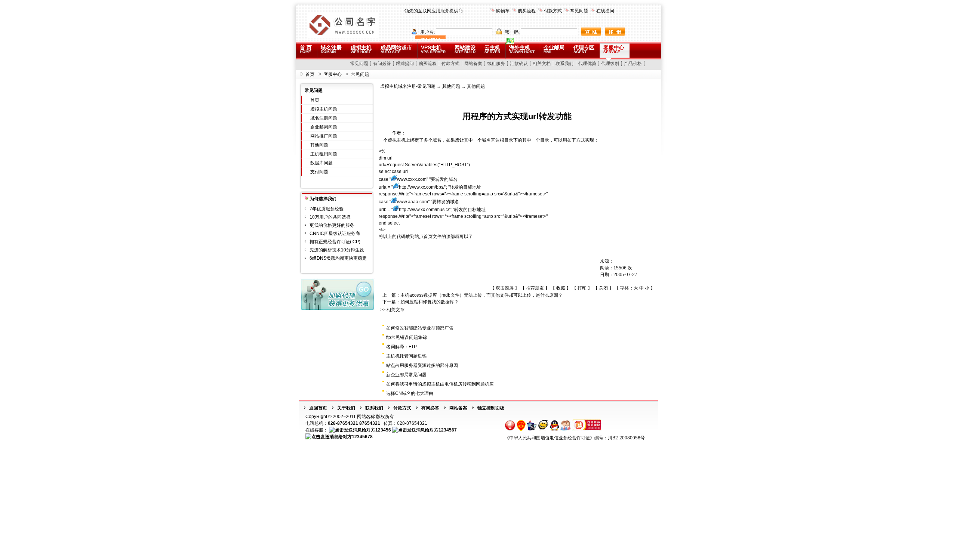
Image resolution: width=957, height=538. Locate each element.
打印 (582, 288)
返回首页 (318, 408)
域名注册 (331, 49)
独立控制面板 (490, 408)
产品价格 (633, 63)
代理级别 (610, 63)
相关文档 (542, 63)
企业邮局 (554, 49)
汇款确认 (519, 63)
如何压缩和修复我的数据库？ (429, 301)
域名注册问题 (323, 118)
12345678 (362, 436)
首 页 (306, 49)
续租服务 (496, 63)
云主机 (492, 49)
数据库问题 (321, 163)
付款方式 (553, 10)
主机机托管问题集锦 (406, 356)
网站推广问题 (323, 136)
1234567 (448, 430)
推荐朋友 (535, 288)
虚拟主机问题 (323, 109)
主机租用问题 (323, 154)
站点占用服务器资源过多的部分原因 (422, 365)
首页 (309, 74)
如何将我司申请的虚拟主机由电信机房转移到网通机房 (440, 384)
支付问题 (319, 171)
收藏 (560, 288)
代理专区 (583, 49)
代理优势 (587, 63)
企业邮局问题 (323, 127)
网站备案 (473, 63)
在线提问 (605, 10)
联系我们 (564, 63)
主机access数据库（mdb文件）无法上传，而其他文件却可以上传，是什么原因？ (481, 295)
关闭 (603, 288)
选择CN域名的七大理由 (409, 393)
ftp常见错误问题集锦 (406, 337)
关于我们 (346, 408)
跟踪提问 (405, 63)
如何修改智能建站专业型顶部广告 (419, 328)
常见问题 (579, 10)
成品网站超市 (396, 49)
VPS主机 (433, 49)
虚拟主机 (361, 49)
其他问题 (319, 145)
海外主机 (522, 49)
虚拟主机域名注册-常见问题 (408, 86)
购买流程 (527, 10)
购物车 (503, 10)
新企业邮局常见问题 (406, 374)
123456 (383, 430)
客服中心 (613, 49)
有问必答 (382, 63)
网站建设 (465, 49)
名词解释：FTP (401, 346)
